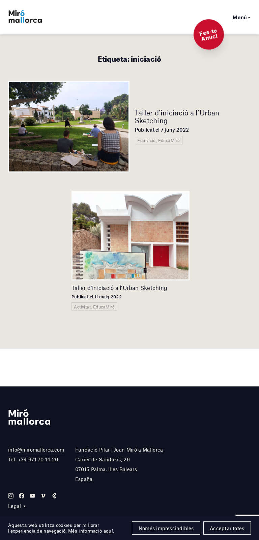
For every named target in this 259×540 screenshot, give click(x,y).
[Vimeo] (43, 495)
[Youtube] (32, 495)
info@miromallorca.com (36, 450)
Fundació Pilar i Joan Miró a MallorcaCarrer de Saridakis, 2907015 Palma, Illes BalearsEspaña (119, 464)
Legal (14, 506)
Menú (240, 17)
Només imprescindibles (166, 528)
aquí (108, 531)
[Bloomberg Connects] (54, 495)
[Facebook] (21, 495)
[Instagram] (10, 495)
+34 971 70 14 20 (38, 459)
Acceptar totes (227, 528)
